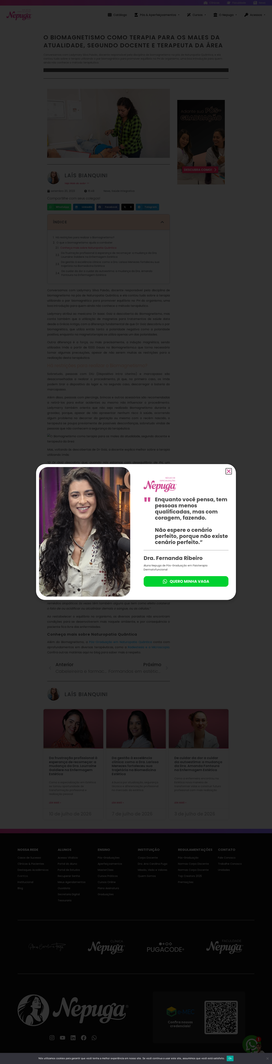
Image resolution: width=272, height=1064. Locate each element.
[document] (136, 532)
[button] (228, 471)
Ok (230, 1058)
